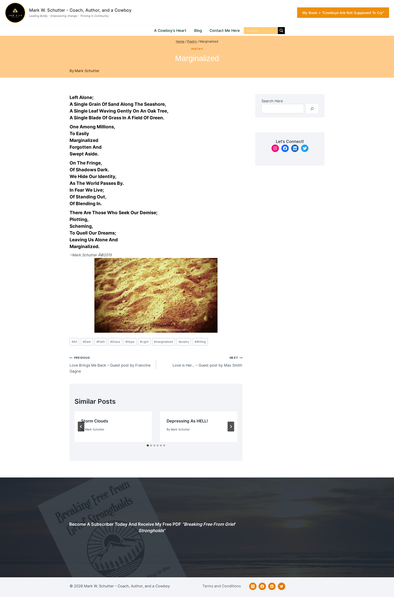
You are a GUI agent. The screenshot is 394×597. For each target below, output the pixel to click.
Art (74, 341)
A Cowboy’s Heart (170, 30)
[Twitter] (281, 586)
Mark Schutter (87, 71)
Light (144, 341)
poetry (184, 341)
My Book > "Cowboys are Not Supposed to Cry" (343, 12)
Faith (100, 341)
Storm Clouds (94, 421)
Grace (115, 341)
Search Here (272, 101)
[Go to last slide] (81, 426)
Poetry (197, 49)
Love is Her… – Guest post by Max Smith (207, 361)
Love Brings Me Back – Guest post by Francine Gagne (110, 364)
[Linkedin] (272, 586)
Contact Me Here (225, 30)
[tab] (148, 445)
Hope (129, 341)
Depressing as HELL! (187, 421)
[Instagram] (253, 586)
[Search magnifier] (281, 30)
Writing (200, 341)
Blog (198, 30)
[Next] (231, 426)
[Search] (312, 108)
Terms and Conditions (221, 586)
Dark (87, 341)
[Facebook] (262, 586)
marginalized (163, 341)
